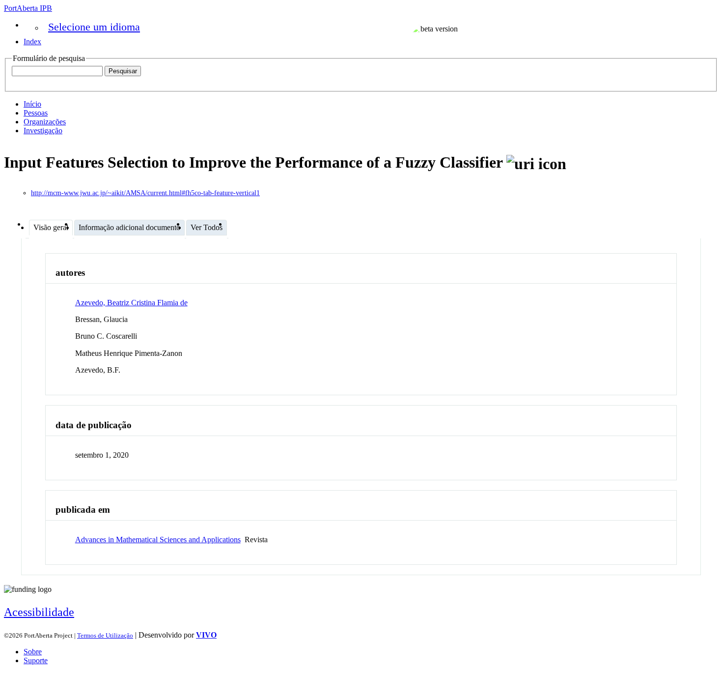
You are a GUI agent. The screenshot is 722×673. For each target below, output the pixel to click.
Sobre (33, 651)
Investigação (43, 130)
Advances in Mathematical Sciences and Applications (158, 539)
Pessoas (36, 113)
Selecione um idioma (94, 27)
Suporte (36, 660)
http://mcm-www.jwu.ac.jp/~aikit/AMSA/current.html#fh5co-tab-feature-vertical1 (145, 193)
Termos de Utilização (105, 635)
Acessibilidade (39, 612)
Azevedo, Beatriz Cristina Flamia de (131, 302)
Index (32, 41)
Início (32, 104)
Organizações (45, 121)
